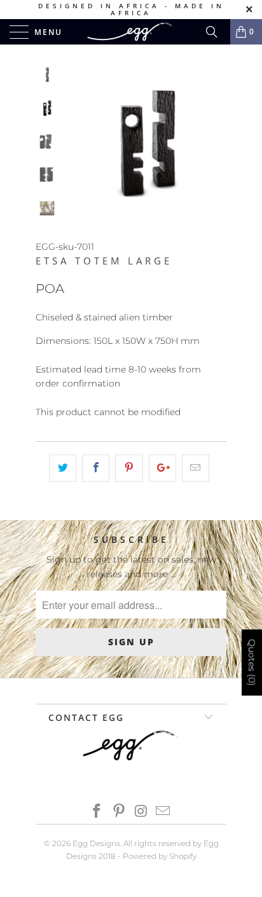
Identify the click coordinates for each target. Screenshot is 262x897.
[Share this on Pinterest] (128, 468)
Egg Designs (96, 843)
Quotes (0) (252, 662)
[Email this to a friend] (195, 468)
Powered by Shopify (160, 856)
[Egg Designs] (131, 32)
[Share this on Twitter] (62, 468)
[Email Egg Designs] (163, 812)
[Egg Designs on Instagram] (141, 812)
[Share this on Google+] (162, 468)
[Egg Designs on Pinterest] (119, 812)
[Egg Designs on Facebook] (97, 812)
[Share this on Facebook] (95, 468)
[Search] (216, 32)
